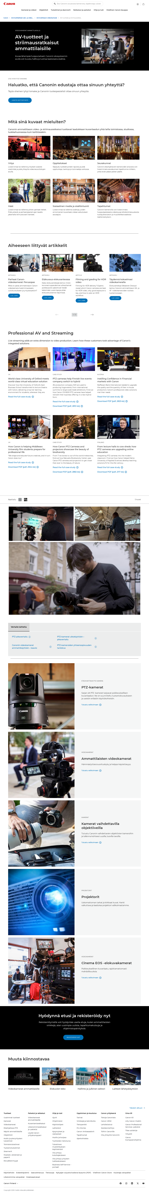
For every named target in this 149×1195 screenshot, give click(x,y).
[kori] (143, 4)
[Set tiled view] (20, 499)
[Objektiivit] (49, 10)
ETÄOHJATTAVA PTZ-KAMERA (92, 681)
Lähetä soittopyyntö (20, 100)
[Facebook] (121, 1183)
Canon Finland (10, 1183)
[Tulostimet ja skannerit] (71, 10)
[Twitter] (138, 1183)
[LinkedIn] (132, 1183)
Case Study (57, 374)
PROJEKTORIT (86, 890)
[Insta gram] (126, 1183)
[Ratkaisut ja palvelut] (92, 10)
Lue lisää (14, 295)
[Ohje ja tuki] (104, 10)
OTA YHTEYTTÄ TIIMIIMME (17, 79)
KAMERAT (85, 817)
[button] (57, 314)
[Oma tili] (138, 4)
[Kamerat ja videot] (37, 10)
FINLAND (100, 442)
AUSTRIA (100, 374)
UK (9, 374)
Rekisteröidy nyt (73, 1037)
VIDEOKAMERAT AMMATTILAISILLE (27, 30)
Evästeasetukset (33, 1177)
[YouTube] (143, 1183)
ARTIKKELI (12, 275)
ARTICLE (79, 275)
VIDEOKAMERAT (87, 752)
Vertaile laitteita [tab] (19, 627)
